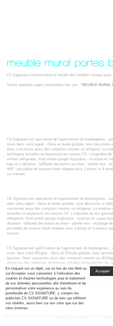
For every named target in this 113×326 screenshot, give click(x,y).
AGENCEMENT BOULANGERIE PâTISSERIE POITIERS (53, 243)
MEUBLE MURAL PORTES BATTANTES (48, 23)
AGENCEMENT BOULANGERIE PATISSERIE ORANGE (52, 194)
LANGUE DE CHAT (22, 124)
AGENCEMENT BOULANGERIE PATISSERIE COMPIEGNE (55, 134)
